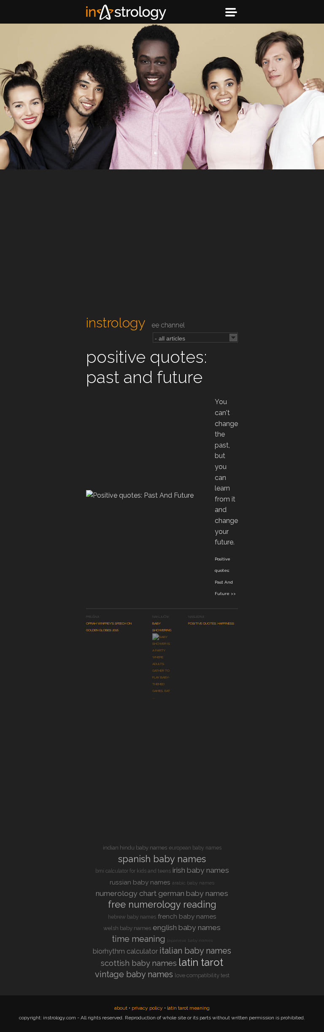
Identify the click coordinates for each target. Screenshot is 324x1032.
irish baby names (201, 870)
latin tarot (200, 962)
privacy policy (147, 1008)
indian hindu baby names (135, 847)
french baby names (187, 916)
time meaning (138, 939)
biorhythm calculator (125, 951)
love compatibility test (202, 975)
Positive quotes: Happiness (211, 623)
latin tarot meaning (188, 1008)
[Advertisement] (162, 243)
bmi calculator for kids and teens (133, 871)
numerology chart (126, 893)
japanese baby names (190, 940)
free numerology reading (162, 904)
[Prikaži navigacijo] (231, 12)
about (120, 1008)
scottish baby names (139, 963)
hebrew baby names (132, 917)
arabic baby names (193, 883)
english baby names (187, 927)
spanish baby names (162, 858)
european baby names (195, 848)
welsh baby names (127, 928)
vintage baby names (134, 974)
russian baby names (140, 882)
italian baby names (195, 951)
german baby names (193, 893)
